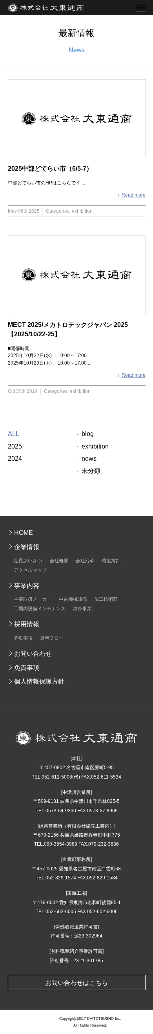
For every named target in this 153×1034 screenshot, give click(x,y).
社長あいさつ (28, 561)
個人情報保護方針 (39, 681)
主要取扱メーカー (32, 599)
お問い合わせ (33, 653)
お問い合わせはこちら (76, 982)
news (89, 458)
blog (88, 433)
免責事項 (26, 667)
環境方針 (111, 561)
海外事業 (82, 608)
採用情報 (26, 624)
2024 (15, 458)
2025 (15, 446)
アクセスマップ (30, 570)
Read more (134, 195)
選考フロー (52, 638)
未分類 (91, 470)
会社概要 (58, 561)
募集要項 (23, 638)
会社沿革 (84, 561)
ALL (13, 433)
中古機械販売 (73, 599)
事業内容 (26, 585)
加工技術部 (106, 599)
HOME (23, 532)
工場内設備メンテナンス (40, 608)
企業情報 (26, 546)
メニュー (140, 8)
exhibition (95, 446)
